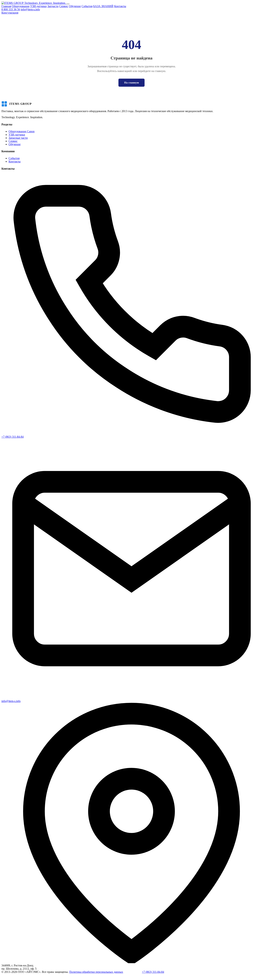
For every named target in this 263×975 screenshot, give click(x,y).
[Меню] (68, 3)
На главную (131, 82)
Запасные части (18, 137)
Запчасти (53, 6)
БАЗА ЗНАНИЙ (103, 6)
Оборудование (21, 6)
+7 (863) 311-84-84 (12, 436)
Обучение (75, 6)
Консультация (9, 12)
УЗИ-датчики (38, 6)
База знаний (134, 972)
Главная (6, 6)
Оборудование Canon (22, 131)
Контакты (120, 6)
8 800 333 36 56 (10, 9)
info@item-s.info (30, 9)
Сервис (63, 6)
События (87, 6)
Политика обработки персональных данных (96, 971)
